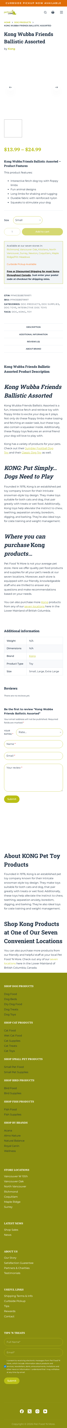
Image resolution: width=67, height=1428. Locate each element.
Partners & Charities (17, 1268)
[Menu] (61, 12)
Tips (6, 1306)
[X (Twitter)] (30, 1411)
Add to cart (42, 231)
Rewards (9, 1311)
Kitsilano (43, 249)
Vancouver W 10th (16, 1176)
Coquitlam (45, 253)
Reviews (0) (33, 341)
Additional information (33, 334)
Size (6, 220)
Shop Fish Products (19, 1101)
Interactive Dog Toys (32, 307)
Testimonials (12, 1273)
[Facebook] (22, 1411)
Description (33, 327)
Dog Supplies (50, 304)
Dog (14, 311)
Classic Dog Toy (31, 452)
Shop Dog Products (19, 986)
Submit (11, 799)
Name (11, 743)
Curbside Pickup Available (21, 264)
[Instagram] (37, 1411)
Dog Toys (10, 307)
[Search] (45, 12)
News (7, 1234)
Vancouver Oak (28, 249)
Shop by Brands (16, 1122)
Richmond (13, 249)
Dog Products (30, 304)
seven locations (34, 606)
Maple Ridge (12, 1201)
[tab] (33, 327)
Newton (33, 253)
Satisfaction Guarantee (19, 1263)
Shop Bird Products (19, 1080)
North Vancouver (15, 1186)
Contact (9, 1316)
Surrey (23, 253)
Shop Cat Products (18, 1022)
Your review (14, 767)
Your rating (8, 732)
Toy (29, 311)
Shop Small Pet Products (23, 1059)
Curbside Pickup (15, 1301)
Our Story (10, 1257)
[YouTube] (45, 1411)
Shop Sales (11, 1229)
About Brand (33, 349)
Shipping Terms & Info (18, 1296)
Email (11, 755)
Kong (11, 48)
